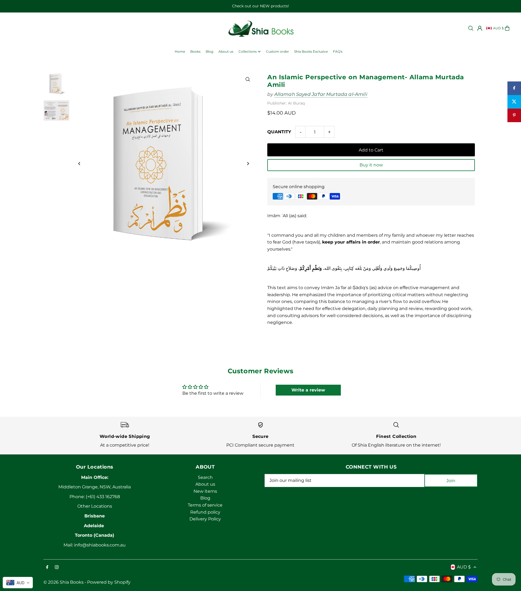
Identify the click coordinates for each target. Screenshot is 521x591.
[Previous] (79, 163)
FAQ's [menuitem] (337, 51)
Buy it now (371, 164)
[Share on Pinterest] (514, 115)
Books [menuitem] (195, 51)
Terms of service (205, 505)
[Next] (248, 163)
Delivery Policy (205, 519)
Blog (205, 498)
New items (205, 491)
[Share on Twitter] (514, 102)
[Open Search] (470, 28)
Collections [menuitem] (248, 51)
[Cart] (507, 28)
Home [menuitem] (180, 51)
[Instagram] (57, 567)
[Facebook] (47, 567)
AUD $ (498, 28)
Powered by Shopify (109, 582)
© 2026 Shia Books (63, 582)
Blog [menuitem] (209, 51)
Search (205, 477)
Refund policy (205, 512)
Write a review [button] (308, 390)
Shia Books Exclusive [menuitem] (311, 51)
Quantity (279, 131)
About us (205, 484)
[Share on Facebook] (514, 88)
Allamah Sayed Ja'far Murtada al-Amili (320, 94)
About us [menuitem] (225, 51)
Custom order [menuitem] (277, 51)
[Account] (479, 28)
